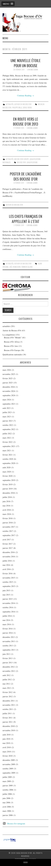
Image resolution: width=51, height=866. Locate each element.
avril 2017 (7, 539)
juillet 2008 (7, 794)
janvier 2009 (8, 785)
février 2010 (7, 755)
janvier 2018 (8, 522)
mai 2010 (6, 743)
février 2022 (7, 442)
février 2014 (7, 628)
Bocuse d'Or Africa (11, 341)
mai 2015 (6, 594)
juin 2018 (6, 501)
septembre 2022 (9, 429)
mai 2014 (6, 620)
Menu (5, 38)
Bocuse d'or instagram (16, 823)
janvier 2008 (8, 815)
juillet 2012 (7, 679)
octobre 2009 (8, 768)
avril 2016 (7, 569)
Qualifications (32, 162)
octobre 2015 (8, 582)
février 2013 (7, 658)
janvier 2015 (8, 599)
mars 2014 (7, 624)
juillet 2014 (7, 616)
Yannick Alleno (27, 266)
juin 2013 (6, 654)
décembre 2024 (9, 387)
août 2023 (6, 408)
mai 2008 (6, 802)
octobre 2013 (8, 645)
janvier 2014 (8, 632)
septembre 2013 (9, 649)
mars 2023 (7, 416)
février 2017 (7, 543)
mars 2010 (7, 751)
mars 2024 (7, 399)
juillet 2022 (7, 433)
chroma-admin (32, 69)
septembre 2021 (9, 446)
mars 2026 (7, 370)
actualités (9, 104)
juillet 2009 (7, 777)
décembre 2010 (9, 726)
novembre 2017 (9, 526)
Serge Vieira (27, 107)
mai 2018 (6, 505)
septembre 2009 (9, 772)
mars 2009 (7, 781)
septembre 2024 (9, 395)
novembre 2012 (9, 671)
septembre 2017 (9, 535)
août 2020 (6, 467)
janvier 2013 (8, 662)
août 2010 (6, 734)
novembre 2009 (9, 764)
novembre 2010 (9, 730)
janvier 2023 (8, 420)
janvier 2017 (8, 548)
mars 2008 (7, 811)
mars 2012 (7, 688)
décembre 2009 (9, 760)
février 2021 (7, 454)
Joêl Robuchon (15, 266)
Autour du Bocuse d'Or (22, 104)
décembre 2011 (9, 700)
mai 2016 (6, 565)
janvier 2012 (8, 696)
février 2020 (7, 476)
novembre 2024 (9, 391)
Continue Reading (25, 95)
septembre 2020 (9, 463)
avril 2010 (7, 747)
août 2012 (6, 675)
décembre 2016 (9, 552)
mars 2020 (7, 471)
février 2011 (7, 717)
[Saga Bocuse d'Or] (25, 22)
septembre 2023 (9, 403)
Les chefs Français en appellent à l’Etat (25, 218)
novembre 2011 (9, 705)
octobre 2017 (8, 531)
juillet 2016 (7, 560)
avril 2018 (7, 509)
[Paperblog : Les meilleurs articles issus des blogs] (10, 839)
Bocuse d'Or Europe (21, 159)
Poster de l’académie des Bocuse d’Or (25, 176)
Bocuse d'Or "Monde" (13, 337)
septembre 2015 (9, 586)
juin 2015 (6, 590)
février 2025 (7, 378)
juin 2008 (6, 798)
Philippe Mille (17, 107)
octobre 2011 (8, 709)
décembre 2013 (9, 637)
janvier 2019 (8, 488)
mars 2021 (7, 450)
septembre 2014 (9, 611)
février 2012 (7, 692)
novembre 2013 (9, 641)
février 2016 (7, 573)
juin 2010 (6, 738)
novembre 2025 (9, 374)
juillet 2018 (7, 497)
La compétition (9, 334)
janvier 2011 (8, 722)
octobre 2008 (8, 789)
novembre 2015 (9, 577)
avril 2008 (7, 806)
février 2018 (7, 518)
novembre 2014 (9, 603)
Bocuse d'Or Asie (11, 346)
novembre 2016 (9, 556)
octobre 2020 (8, 459)
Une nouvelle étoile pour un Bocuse (26, 63)
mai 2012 (6, 683)
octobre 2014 (8, 607)
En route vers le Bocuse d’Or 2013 (25, 121)
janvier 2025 (8, 382)
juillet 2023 (7, 412)
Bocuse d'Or (21, 162)
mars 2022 (7, 437)
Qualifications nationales (12, 354)
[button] (8, 3)
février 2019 (7, 484)
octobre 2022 (8, 425)
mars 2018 (7, 514)
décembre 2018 (9, 493)
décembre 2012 (9, 666)
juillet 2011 (7, 713)
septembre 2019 (9, 480)
